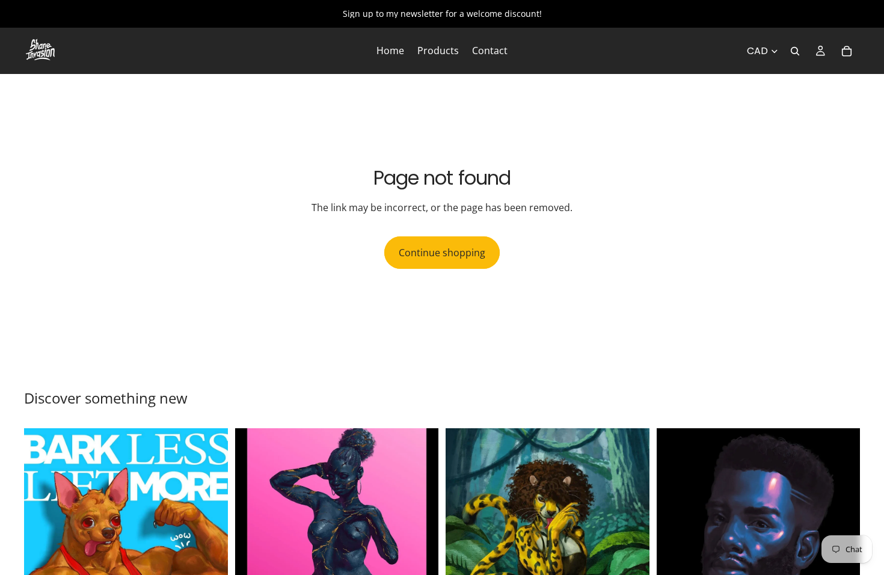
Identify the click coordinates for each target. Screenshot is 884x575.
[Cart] (846, 51)
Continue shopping (442, 252)
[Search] (795, 51)
